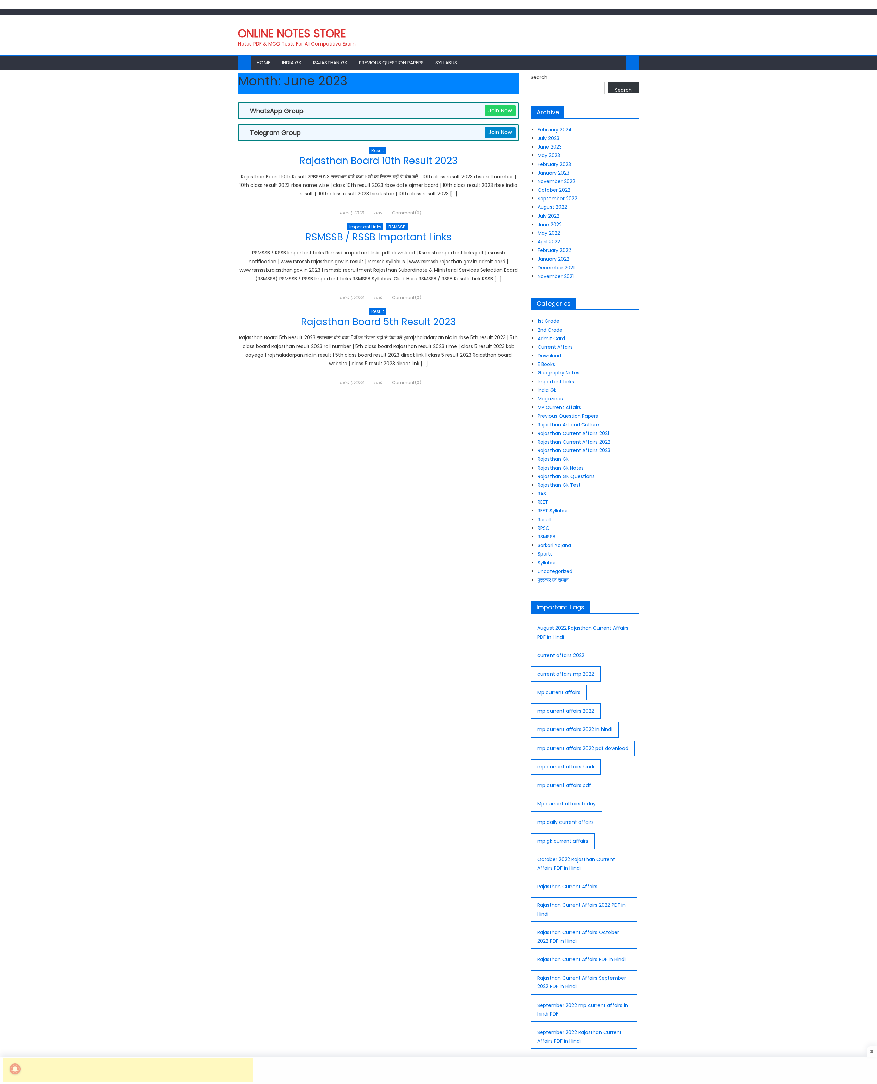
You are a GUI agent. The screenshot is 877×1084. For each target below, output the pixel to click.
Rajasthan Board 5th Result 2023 (378, 322)
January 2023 (553, 172)
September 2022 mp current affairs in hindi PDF (582, 1009)
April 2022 (549, 241)
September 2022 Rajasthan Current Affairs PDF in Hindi (579, 1036)
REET (543, 502)
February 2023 (554, 164)
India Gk (291, 62)
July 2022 (548, 216)
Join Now (500, 110)
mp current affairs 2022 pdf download (582, 748)
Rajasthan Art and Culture (568, 424)
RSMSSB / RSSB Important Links (379, 237)
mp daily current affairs (565, 822)
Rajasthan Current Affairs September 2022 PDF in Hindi (581, 982)
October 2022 (554, 190)
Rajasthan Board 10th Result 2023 (378, 160)
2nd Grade (550, 330)
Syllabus (446, 62)
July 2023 (548, 138)
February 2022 (554, 250)
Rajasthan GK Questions (566, 476)
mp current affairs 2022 (565, 710)
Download (549, 355)
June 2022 (550, 224)
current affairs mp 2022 (565, 674)
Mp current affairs (558, 692)
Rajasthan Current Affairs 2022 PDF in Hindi (581, 909)
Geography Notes (558, 372)
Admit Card (551, 338)
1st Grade (548, 321)
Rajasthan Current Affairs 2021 (573, 433)
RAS (542, 493)
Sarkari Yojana (554, 545)
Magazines (550, 398)
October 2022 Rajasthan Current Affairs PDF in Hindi (576, 863)
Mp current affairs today (566, 803)
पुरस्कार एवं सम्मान (553, 579)
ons (378, 212)
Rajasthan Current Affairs (567, 886)
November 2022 (556, 181)
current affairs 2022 (560, 655)
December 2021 (556, 267)
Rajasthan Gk (330, 62)
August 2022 (552, 207)
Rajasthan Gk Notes (561, 467)
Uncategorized (555, 571)
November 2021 (556, 276)
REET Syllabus (553, 510)
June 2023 (550, 146)
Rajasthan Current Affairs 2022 (574, 441)
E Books (546, 364)
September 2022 (557, 198)
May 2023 (549, 155)
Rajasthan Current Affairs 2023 (574, 450)
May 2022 (549, 233)
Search (539, 77)
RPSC (543, 528)
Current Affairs (555, 347)
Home (263, 62)
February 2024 (555, 129)
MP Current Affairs (559, 407)
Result (377, 150)
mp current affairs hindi (565, 766)
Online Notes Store (292, 33)
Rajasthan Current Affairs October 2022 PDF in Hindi (578, 936)
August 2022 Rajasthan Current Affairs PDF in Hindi (582, 632)
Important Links (365, 227)
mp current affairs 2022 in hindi (574, 729)
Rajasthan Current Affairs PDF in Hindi (581, 959)
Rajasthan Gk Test (559, 485)
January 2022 (553, 259)
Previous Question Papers (391, 62)
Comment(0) (406, 212)
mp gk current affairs (562, 841)
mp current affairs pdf (564, 785)
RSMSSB (397, 227)
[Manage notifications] (15, 1068)
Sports (545, 553)
